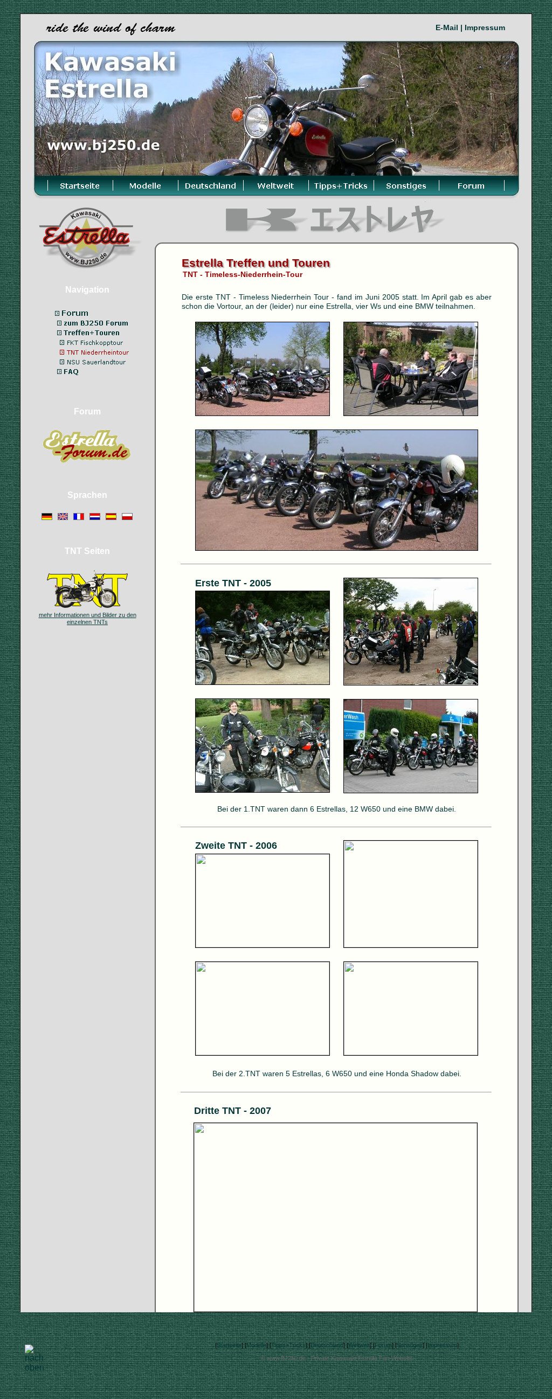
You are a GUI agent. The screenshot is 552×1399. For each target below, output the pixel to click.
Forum (383, 1345)
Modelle (256, 1345)
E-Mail (447, 27)
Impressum (485, 27)
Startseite (229, 1345)
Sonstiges (410, 1345)
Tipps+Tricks (288, 1345)
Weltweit (359, 1345)
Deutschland (326, 1345)
